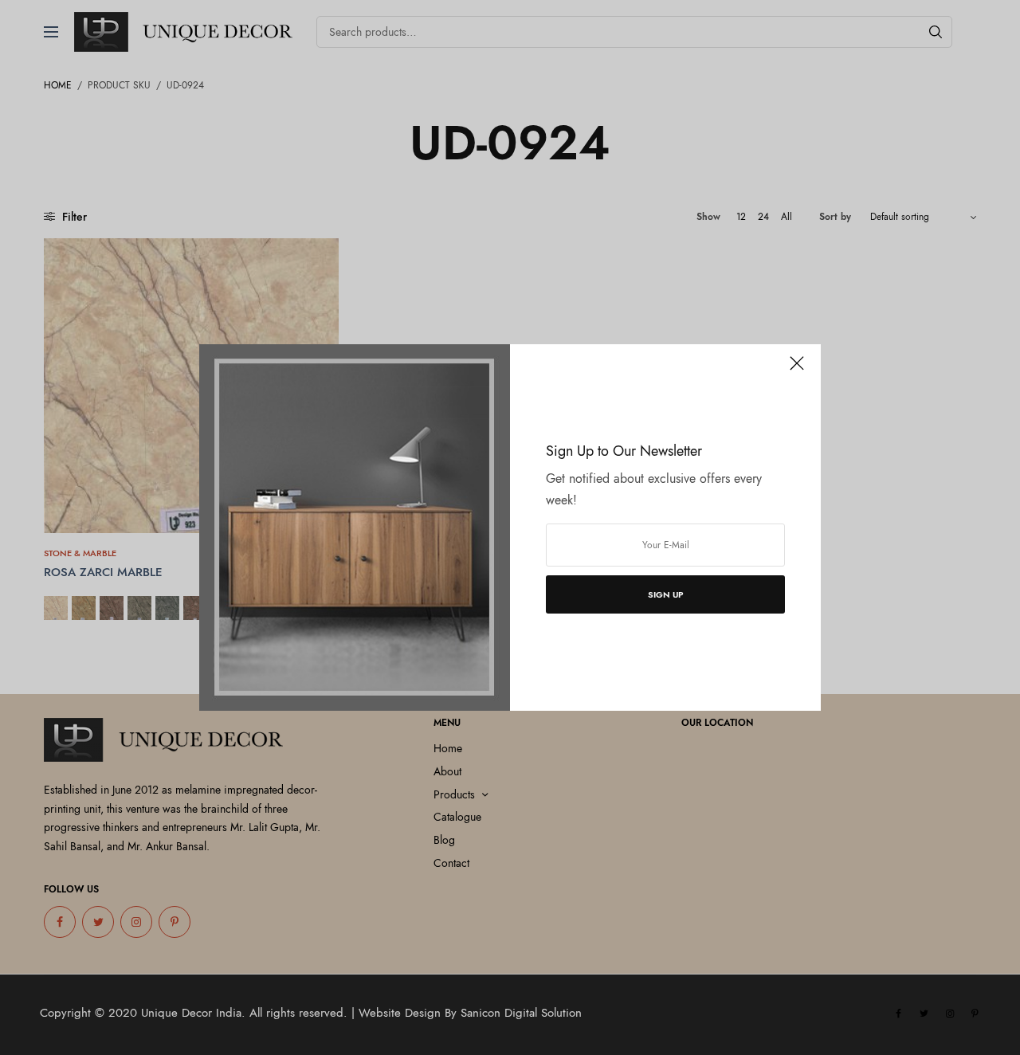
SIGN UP (666, 594)
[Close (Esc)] (797, 369)
